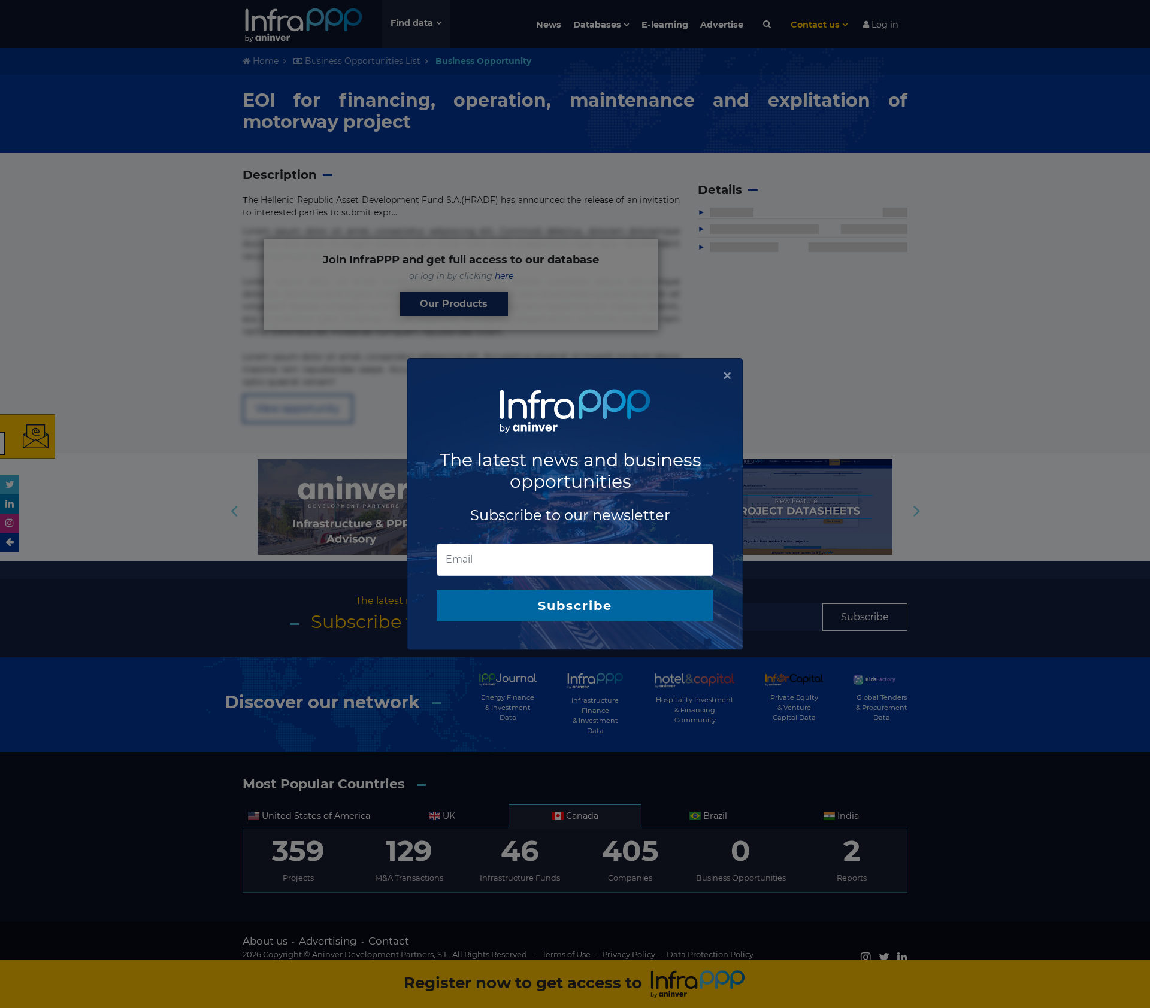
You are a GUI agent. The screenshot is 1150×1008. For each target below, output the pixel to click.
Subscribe (575, 605)
